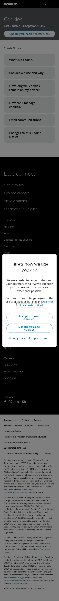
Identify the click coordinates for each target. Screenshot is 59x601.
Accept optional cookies (29, 317)
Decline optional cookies (29, 328)
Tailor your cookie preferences (30, 338)
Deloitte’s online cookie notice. (35, 303)
